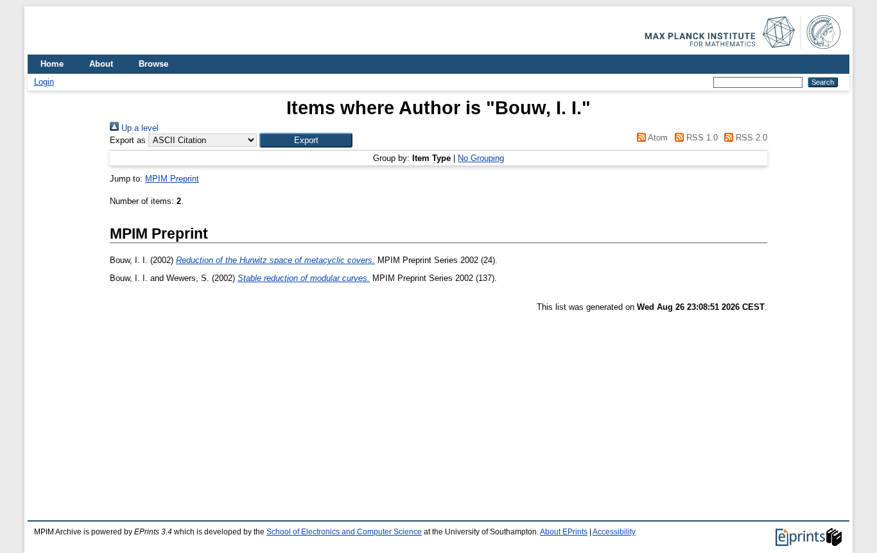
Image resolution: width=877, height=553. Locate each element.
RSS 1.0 (700, 137)
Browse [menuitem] (153, 64)
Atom (657, 137)
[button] (305, 140)
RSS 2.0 (750, 137)
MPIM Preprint (172, 178)
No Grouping (481, 158)
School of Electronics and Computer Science (344, 532)
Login (44, 82)
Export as (128, 140)
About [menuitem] (101, 64)
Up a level (139, 128)
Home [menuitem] (52, 64)
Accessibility (614, 532)
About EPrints (563, 532)
